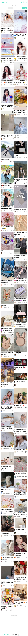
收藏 (25, 8)
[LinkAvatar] (1, 32)
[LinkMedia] (7, 18)
